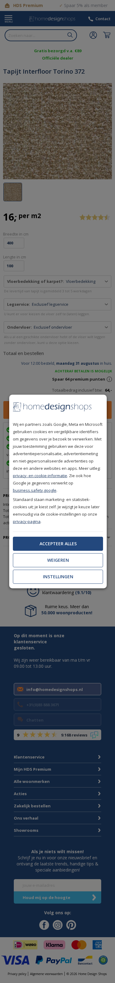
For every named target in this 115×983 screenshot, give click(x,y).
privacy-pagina (26, 521)
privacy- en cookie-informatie (40, 475)
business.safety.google (34, 490)
